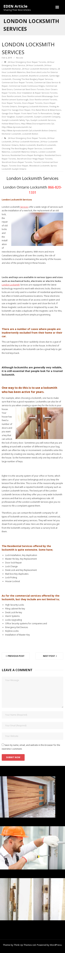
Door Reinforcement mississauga (37, 96)
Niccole (19, 57)
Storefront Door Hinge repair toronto (35, 158)
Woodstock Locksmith (39, 165)
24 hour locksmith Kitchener (25, 141)
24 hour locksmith (34, 65)
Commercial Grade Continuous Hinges (27, 86)
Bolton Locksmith (20, 75)
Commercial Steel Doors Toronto (29, 89)
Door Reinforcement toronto (43, 99)
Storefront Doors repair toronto (17, 162)
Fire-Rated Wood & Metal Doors (46, 110)
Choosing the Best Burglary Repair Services (32, 79)
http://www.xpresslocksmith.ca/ (17, 127)
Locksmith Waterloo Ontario (24, 151)
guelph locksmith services (43, 120)
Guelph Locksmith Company (47, 116)
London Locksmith (11, 284)
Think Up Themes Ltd (25, 944)
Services (24, 206)
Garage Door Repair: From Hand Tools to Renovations (27, 113)
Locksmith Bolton (30, 133)
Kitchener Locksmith (11, 133)
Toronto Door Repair (18, 165)
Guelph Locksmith (24, 116)
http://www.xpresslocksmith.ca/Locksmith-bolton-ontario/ (29, 130)
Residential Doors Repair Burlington (27, 155)
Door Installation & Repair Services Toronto (37, 92)
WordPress (56, 944)
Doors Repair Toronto (32, 103)
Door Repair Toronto (11, 103)
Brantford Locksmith (38, 75)
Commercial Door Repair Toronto (17, 82)
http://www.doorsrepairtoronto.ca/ (37, 123)
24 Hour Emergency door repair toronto (27, 62)
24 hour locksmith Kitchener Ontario (39, 68)
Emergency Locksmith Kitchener (33, 106)
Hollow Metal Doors (11, 123)
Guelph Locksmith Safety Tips (15, 120)
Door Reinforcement (11, 96)
